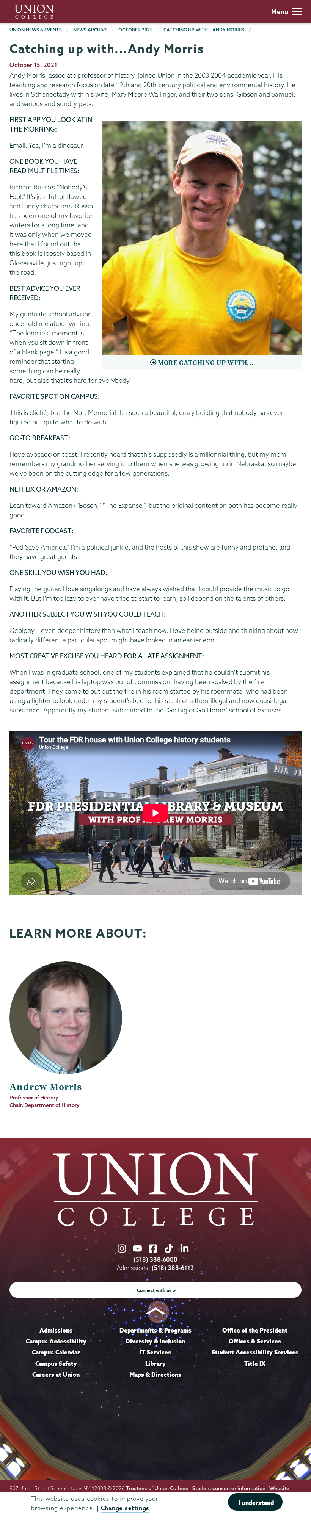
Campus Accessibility (56, 1341)
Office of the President (254, 1330)
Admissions (55, 1330)
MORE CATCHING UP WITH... (206, 362)
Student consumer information (228, 1488)
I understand (256, 1502)
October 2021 (135, 30)
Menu (279, 12)
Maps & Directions (155, 1374)
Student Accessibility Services (255, 1352)
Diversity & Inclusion (155, 1341)
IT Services (155, 1352)
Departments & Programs (155, 1330)
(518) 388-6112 (173, 1267)
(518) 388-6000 (155, 1259)
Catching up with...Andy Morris (203, 30)
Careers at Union (56, 1374)
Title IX (254, 1363)
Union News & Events (35, 30)
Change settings (125, 1508)
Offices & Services (255, 1341)
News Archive (90, 30)
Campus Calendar (56, 1352)
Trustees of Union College (157, 1488)
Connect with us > (156, 1290)
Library (155, 1363)
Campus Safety (56, 1363)
